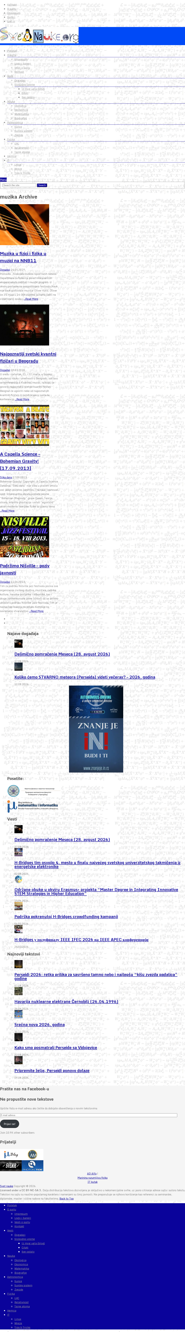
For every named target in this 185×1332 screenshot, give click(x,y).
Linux (17, 164)
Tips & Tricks (22, 173)
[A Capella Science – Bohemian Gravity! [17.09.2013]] (29, 426)
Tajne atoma (22, 152)
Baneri (11, 17)
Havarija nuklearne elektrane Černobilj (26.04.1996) (66, 1001)
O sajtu (11, 9)
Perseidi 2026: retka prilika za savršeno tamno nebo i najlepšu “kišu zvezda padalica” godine (95, 976)
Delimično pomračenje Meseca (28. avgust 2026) (62, 654)
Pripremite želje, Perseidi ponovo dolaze (51, 1070)
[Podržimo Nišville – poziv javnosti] (29, 537)
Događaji (19, 80)
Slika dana (6, 477)
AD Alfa (91, 1173)
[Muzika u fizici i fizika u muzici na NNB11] (29, 225)
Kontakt (12, 4)
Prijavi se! (10, 1124)
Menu (3, 180)
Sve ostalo (28, 97)
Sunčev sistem (23, 131)
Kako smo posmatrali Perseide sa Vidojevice (55, 1047)
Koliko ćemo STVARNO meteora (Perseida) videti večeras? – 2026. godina (84, 677)
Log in (11, 21)
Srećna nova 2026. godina (39, 1024)
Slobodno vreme (24, 84)
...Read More (31, 299)
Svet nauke (6, 1186)
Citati (25, 93)
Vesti (10, 76)
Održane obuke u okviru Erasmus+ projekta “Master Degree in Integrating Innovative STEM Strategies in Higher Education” (96, 891)
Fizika (11, 139)
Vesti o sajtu (22, 67)
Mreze (18, 168)
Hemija (11, 156)
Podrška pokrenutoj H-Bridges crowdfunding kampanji (66, 916)
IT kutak (93, 1182)
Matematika (21, 114)
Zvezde (18, 135)
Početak (12, 51)
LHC (16, 143)
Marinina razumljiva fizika (92, 1178)
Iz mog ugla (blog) (33, 89)
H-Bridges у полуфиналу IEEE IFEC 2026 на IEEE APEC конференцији (81, 939)
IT (8, 160)
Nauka (11, 101)
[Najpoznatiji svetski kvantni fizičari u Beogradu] (29, 326)
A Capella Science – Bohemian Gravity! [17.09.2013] (20, 461)
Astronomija (15, 122)
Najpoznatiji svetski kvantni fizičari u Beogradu (28, 357)
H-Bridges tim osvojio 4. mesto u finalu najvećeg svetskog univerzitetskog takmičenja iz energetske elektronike (97, 864)
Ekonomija (21, 110)
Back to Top (66, 1198)
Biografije (20, 118)
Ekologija (20, 105)
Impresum (13, 13)
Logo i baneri (22, 63)
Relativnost (21, 147)
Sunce (18, 126)
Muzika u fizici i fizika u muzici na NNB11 (23, 257)
